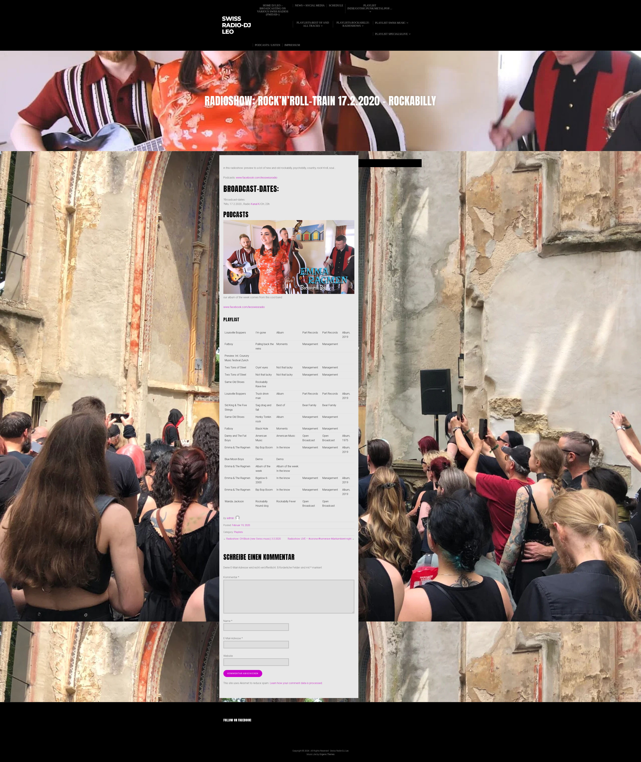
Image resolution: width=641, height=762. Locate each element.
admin (230, 518)
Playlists (238, 532)
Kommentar (231, 577)
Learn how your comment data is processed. (296, 683)
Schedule (336, 5)
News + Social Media (310, 5)
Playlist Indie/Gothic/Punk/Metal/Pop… (369, 7)
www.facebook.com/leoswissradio (256, 177)
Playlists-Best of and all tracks (313, 24)
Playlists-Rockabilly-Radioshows (353, 24)
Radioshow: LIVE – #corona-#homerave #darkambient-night (319, 538)
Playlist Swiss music (390, 22)
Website (228, 655)
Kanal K (255, 204)
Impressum (292, 45)
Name (227, 621)
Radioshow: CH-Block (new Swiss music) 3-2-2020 (253, 538)
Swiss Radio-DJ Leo (236, 25)
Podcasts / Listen (267, 45)
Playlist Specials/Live (391, 34)
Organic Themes (327, 754)
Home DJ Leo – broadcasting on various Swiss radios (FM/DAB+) (272, 10)
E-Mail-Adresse (233, 638)
